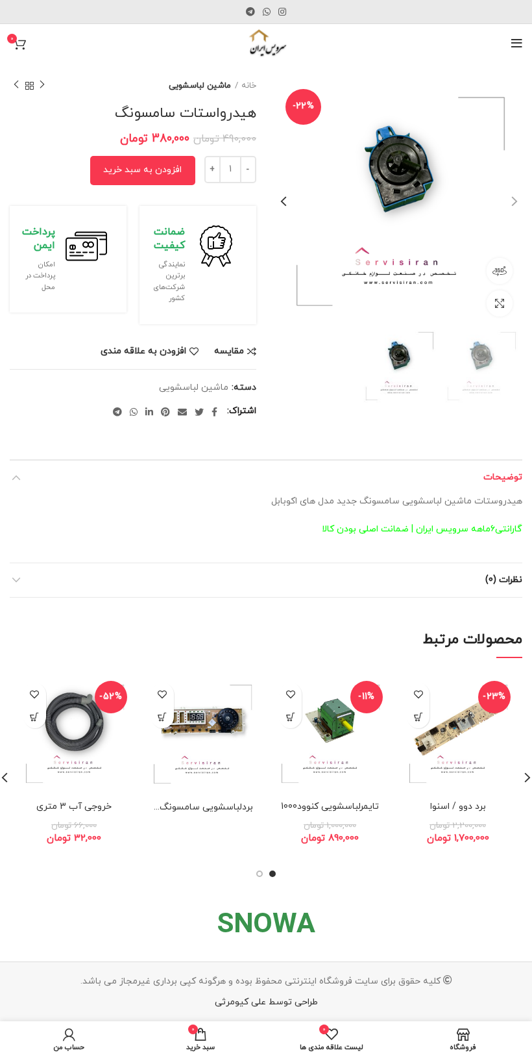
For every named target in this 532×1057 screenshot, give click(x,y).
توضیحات (502, 477)
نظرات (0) (503, 580)
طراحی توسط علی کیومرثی (266, 1002)
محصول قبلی (42, 85)
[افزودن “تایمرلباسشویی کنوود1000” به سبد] (290, 717)
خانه (248, 86)
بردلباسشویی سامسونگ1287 (196, 807)
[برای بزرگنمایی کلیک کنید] (500, 303)
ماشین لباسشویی (200, 86)
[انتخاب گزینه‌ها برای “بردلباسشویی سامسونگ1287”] (162, 717)
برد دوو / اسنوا (458, 806)
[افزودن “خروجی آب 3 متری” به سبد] (34, 717)
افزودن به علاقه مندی (143, 351)
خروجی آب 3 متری (74, 806)
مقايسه (229, 351)
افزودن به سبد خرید (142, 170)
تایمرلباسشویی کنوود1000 (330, 806)
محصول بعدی (16, 85)
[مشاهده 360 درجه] (500, 271)
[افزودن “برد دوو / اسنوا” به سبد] (418, 717)
